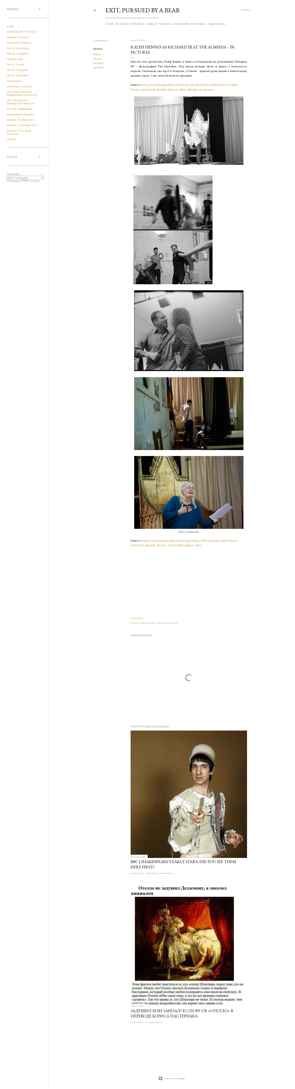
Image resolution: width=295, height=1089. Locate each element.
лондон (97, 58)
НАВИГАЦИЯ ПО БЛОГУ (22, 31)
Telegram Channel (17, 37)
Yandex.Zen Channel (19, 42)
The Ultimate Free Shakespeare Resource (20, 102)
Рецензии (181, 24)
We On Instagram (17, 53)
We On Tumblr (15, 64)
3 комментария (154, 1022)
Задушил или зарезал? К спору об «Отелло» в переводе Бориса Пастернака (182, 1013)
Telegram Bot (15, 59)
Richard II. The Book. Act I (22, 125)
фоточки (98, 67)
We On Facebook (17, 70)
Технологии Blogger (174, 1078)
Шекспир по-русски (19, 86)
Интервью (198, 24)
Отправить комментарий (159, 873)
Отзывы (11, 139)
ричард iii (98, 63)
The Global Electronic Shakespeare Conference (22, 93)
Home (109, 24)
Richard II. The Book (130, 24)
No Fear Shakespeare (19, 109)
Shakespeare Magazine (21, 114)
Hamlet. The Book (159, 24)
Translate (34, 181)
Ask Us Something (18, 48)
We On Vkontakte (17, 75)
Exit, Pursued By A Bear (142, 10)
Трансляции (14, 81)
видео (97, 54)
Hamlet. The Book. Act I (21, 119)
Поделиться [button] (100, 40)
